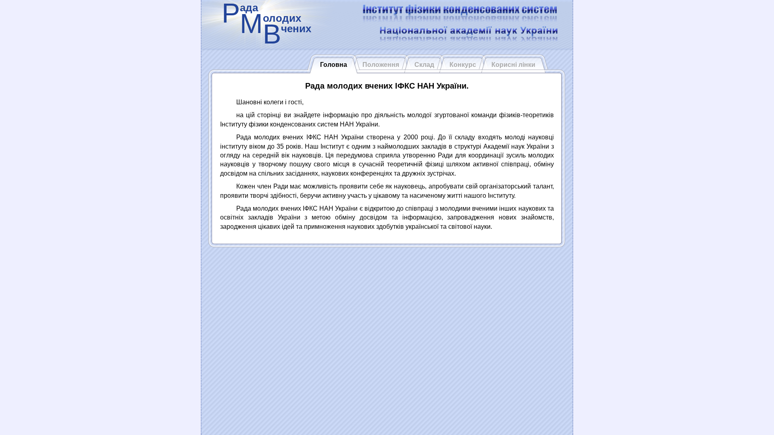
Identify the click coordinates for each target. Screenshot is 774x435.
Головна (333, 64)
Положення (380, 64)
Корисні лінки (513, 64)
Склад (424, 64)
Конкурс (462, 64)
